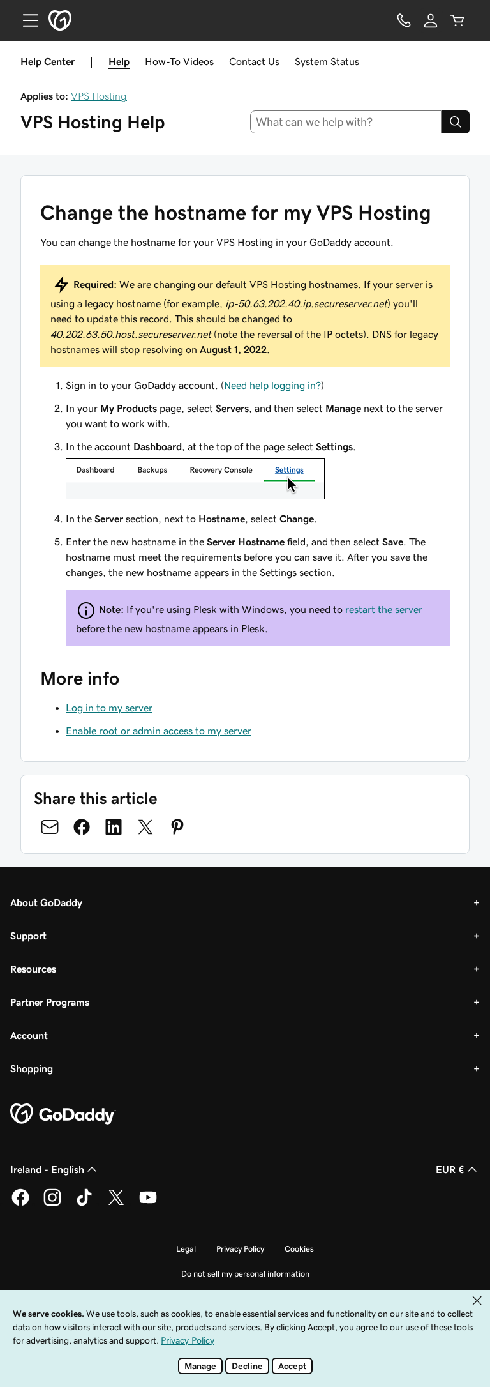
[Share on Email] (50, 827)
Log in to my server (109, 707)
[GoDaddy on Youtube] (148, 1204)
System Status (327, 61)
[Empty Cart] (457, 20)
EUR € (450, 1169)
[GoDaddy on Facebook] (20, 1204)
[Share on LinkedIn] (114, 827)
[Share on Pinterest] (177, 827)
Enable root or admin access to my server (158, 730)
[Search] (456, 121)
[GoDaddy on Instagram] (52, 1204)
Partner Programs (49, 1002)
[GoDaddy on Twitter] (116, 1204)
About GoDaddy (46, 902)
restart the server (383, 609)
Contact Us (254, 61)
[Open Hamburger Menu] (25, 20)
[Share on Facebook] (82, 827)
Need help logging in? (272, 385)
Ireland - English (47, 1169)
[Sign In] (431, 20)
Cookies (299, 1249)
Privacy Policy (240, 1249)
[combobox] (346, 122)
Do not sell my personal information (245, 1274)
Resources (33, 969)
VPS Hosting (99, 96)
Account (29, 1035)
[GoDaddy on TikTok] (84, 1204)
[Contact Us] (404, 20)
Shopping (31, 1068)
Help (119, 61)
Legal (186, 1249)
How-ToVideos (179, 61)
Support (28, 935)
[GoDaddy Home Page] (63, 1114)
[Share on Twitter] (145, 827)
